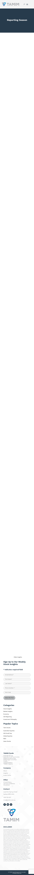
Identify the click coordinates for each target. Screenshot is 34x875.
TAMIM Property (8, 764)
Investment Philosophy (10, 719)
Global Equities (7, 736)
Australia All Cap (8, 755)
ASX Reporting (7, 716)
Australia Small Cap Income (11, 757)
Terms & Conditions (9, 783)
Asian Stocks (7, 741)
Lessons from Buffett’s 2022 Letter (15, 592)
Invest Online (7, 775)
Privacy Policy (7, 782)
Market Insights (7, 711)
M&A (4, 738)
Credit (5, 761)
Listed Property (7, 762)
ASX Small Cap (7, 733)
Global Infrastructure (9, 758)
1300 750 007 (7, 797)
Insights (5, 773)
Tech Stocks (6, 727)
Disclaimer (6, 785)
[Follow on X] (11, 804)
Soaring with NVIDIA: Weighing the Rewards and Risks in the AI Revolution (15, 275)
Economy (6, 714)
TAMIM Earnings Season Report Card (16, 221)
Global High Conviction (10, 759)
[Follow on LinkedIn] (8, 804)
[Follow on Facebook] (4, 804)
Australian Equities (8, 730)
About (5, 771)
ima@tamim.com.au (9, 800)
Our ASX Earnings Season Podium (15, 487)
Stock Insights (7, 709)
